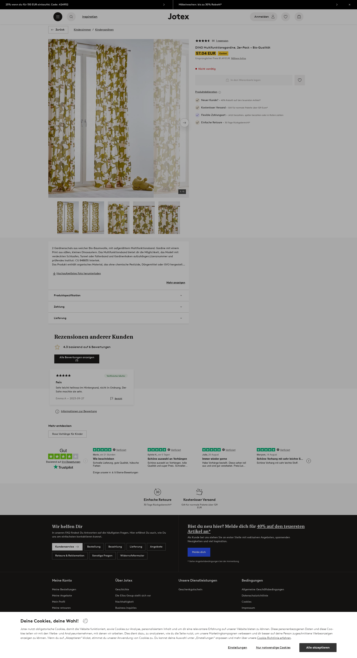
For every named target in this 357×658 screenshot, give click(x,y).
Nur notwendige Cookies (273, 647)
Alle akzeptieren (318, 647)
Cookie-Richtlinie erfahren (274, 638)
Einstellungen (237, 647)
